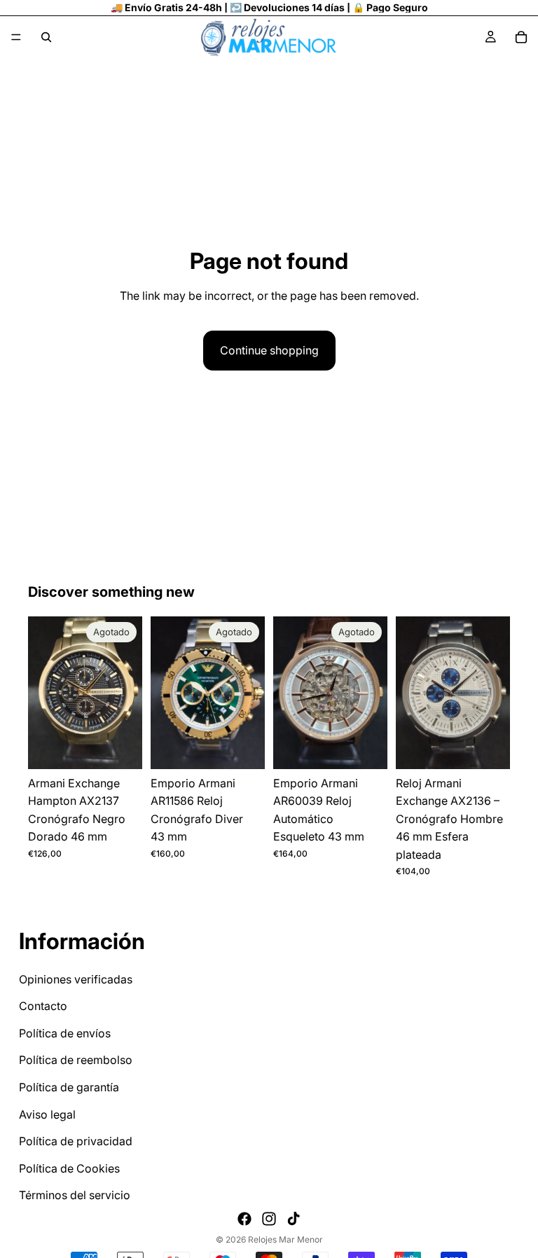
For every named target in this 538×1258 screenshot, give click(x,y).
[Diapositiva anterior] (43, 692)
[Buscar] (46, 37)
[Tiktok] (293, 1218)
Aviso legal (47, 1114)
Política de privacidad (75, 1142)
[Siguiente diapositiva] (126, 692)
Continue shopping (269, 350)
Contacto (43, 1007)
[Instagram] (269, 1218)
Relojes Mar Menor (285, 1239)
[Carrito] (521, 37)
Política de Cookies (69, 1168)
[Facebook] (244, 1218)
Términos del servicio (74, 1196)
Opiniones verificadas (75, 979)
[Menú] (16, 37)
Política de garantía (69, 1087)
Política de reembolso (75, 1060)
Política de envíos (65, 1033)
